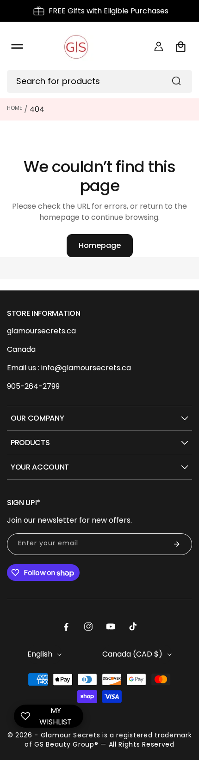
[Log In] (158, 46)
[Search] (176, 81)
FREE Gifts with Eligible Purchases (108, 11)
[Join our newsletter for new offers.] (177, 544)
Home (14, 108)
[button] (17, 46)
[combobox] (99, 81)
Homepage (100, 245)
